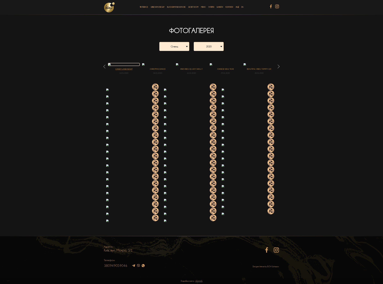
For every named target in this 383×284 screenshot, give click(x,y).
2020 (209, 46)
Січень (174, 46)
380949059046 (115, 265)
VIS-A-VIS (198, 281)
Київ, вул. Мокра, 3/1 (118, 250)
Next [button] (279, 66)
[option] (124, 68)
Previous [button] (104, 66)
